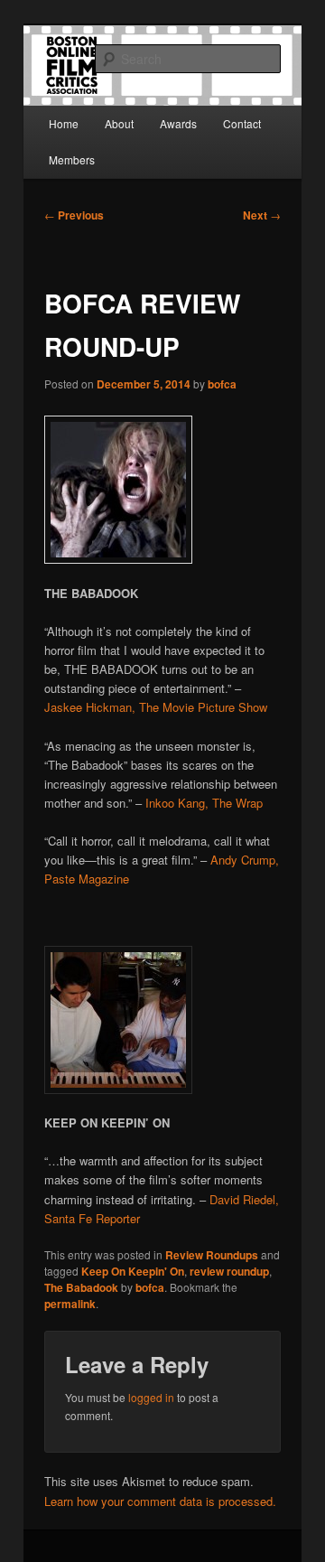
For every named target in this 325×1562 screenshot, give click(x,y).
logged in (151, 1397)
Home (64, 123)
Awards (178, 123)
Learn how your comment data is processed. (160, 1501)
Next (262, 215)
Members (72, 159)
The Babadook (81, 1287)
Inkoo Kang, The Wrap (204, 802)
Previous (74, 215)
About (119, 123)
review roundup (229, 1271)
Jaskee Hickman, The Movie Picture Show (155, 707)
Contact (242, 123)
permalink (70, 1303)
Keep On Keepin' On (132, 1271)
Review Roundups (211, 1255)
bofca (222, 384)
